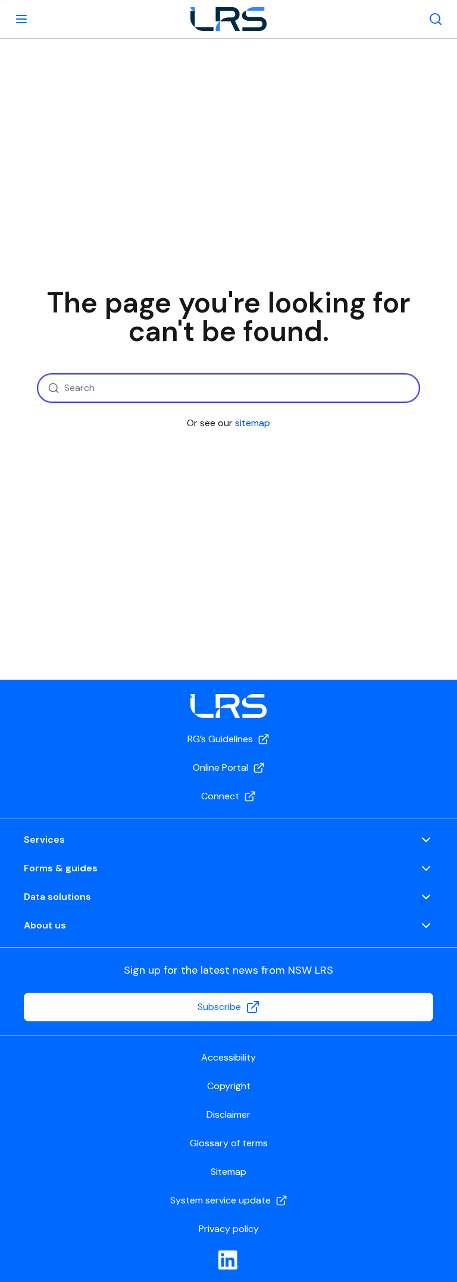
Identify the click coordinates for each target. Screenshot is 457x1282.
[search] (435, 19)
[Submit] (52, 388)
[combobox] (228, 388)
